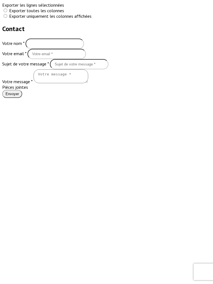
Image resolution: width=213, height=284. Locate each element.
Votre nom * (14, 43)
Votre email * (14, 53)
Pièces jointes (15, 87)
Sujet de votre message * (26, 64)
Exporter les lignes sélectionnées (33, 5)
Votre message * (18, 81)
